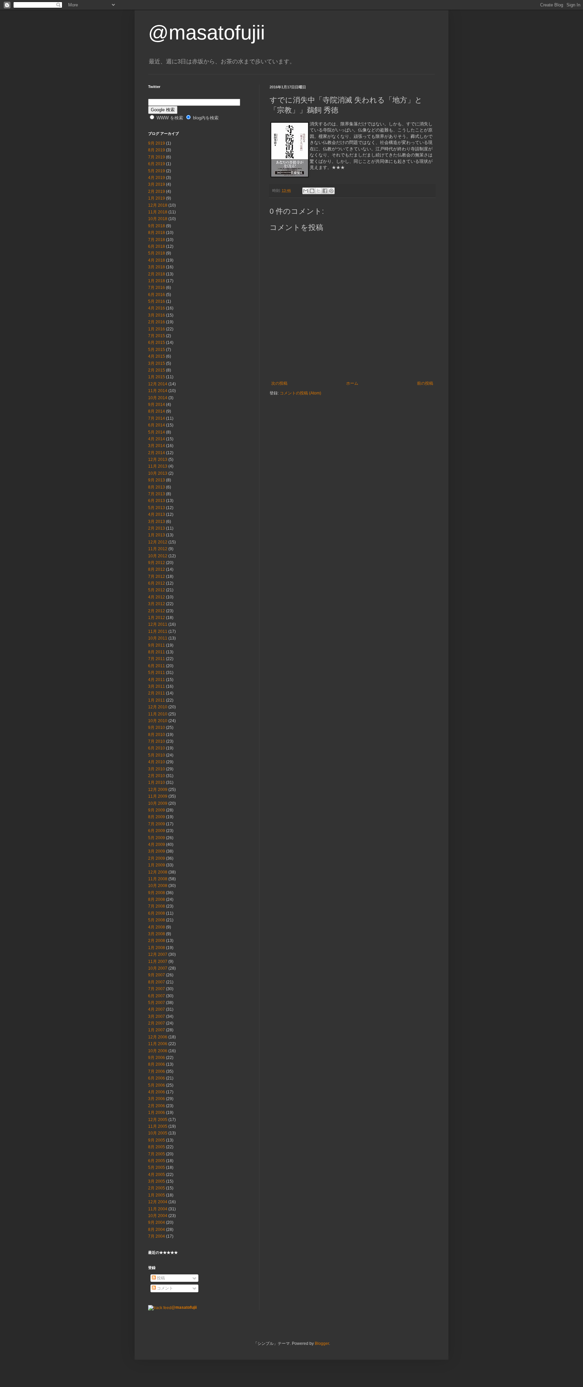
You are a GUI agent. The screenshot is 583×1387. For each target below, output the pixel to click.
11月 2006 (157, 1043)
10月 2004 (157, 1215)
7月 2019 (156, 157)
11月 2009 (157, 796)
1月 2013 (156, 535)
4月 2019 (156, 177)
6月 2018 (156, 246)
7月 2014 (156, 418)
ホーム (352, 383)
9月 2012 (156, 562)
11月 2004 (157, 1209)
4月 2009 (156, 844)
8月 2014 (156, 411)
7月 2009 (156, 824)
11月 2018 (157, 212)
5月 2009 (156, 837)
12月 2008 (157, 872)
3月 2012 (156, 603)
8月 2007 (156, 982)
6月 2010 (156, 748)
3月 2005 (156, 1181)
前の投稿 (425, 383)
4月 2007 (156, 1009)
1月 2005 (156, 1195)
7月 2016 (156, 287)
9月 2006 (156, 1057)
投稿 (160, 1278)
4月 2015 (156, 356)
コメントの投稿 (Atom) (300, 393)
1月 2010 (156, 782)
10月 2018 (157, 218)
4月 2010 (156, 762)
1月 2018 (156, 280)
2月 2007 (156, 1023)
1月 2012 (156, 617)
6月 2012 (156, 583)
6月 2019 (156, 163)
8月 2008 (156, 899)
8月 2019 (156, 150)
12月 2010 (157, 707)
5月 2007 (156, 1002)
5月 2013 (156, 507)
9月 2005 (156, 1140)
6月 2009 (156, 830)
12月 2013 (157, 459)
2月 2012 (156, 611)
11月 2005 (157, 1126)
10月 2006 (157, 1051)
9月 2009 (156, 810)
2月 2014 (156, 452)
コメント (164, 1288)
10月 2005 (157, 1133)
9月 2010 (156, 727)
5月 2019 (156, 171)
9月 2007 (156, 975)
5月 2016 (156, 301)
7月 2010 (156, 741)
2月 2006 (156, 1105)
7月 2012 (156, 576)
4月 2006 (156, 1092)
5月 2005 (156, 1167)
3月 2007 (156, 1016)
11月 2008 (157, 879)
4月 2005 (156, 1174)
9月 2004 (156, 1222)
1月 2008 (156, 947)
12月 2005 (157, 1119)
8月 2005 (156, 1147)
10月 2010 (157, 720)
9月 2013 (156, 480)
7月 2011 (156, 658)
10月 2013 (157, 473)
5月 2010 (156, 755)
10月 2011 (157, 638)
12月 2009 (157, 789)
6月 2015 (156, 342)
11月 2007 (157, 961)
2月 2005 (156, 1188)
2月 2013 (156, 528)
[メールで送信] (305, 190)
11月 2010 (157, 714)
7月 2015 (156, 335)
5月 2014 (156, 432)
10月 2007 (157, 968)
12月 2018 (157, 205)
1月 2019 (156, 198)
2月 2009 (156, 858)
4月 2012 (156, 597)
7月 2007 (156, 988)
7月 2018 (156, 239)
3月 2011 (156, 686)
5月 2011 (156, 672)
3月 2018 (156, 267)
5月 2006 (156, 1085)
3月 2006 (156, 1098)
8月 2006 (156, 1064)
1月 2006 (156, 1112)
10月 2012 (157, 556)
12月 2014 (157, 384)
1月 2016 (156, 329)
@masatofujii (206, 32)
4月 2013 (156, 514)
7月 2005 (156, 1154)
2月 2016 (156, 322)
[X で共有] (318, 190)
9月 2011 (156, 645)
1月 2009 (156, 865)
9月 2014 (156, 404)
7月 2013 (156, 494)
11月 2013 (157, 466)
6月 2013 (156, 500)
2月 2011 (156, 693)
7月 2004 (156, 1236)
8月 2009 (156, 817)
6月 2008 (156, 913)
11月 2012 (157, 549)
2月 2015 (156, 370)
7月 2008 (156, 906)
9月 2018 (156, 226)
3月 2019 (156, 184)
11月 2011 (157, 631)
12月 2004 (157, 1202)
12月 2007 (157, 954)
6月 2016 (156, 294)
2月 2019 (156, 191)
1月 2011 (156, 700)
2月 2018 (156, 274)
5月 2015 (156, 349)
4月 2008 (156, 927)
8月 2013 (156, 487)
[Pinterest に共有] (331, 190)
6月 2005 (156, 1160)
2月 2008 (156, 940)
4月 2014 (156, 439)
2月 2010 (156, 775)
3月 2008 (156, 934)
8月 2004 (156, 1229)
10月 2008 (157, 885)
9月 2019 (156, 143)
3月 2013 (156, 521)
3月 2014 (156, 445)
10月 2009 (157, 803)
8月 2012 (156, 569)
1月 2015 (156, 377)
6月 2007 (156, 996)
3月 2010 (156, 769)
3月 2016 (156, 315)
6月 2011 (156, 665)
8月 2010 (156, 734)
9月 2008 (156, 892)
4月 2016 (156, 308)
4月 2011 (156, 679)
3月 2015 (156, 363)
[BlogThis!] (312, 190)
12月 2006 (157, 1037)
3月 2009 (156, 851)
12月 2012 (157, 542)
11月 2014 (157, 390)
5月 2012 (156, 590)
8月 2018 (156, 232)
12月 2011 (157, 624)
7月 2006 (156, 1071)
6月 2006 (156, 1078)
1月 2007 (156, 1030)
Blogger (322, 1343)
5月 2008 (156, 920)
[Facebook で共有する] (325, 190)
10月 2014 (157, 397)
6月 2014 (156, 425)
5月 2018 (156, 253)
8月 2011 (156, 652)
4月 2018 (156, 260)
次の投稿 (279, 383)
